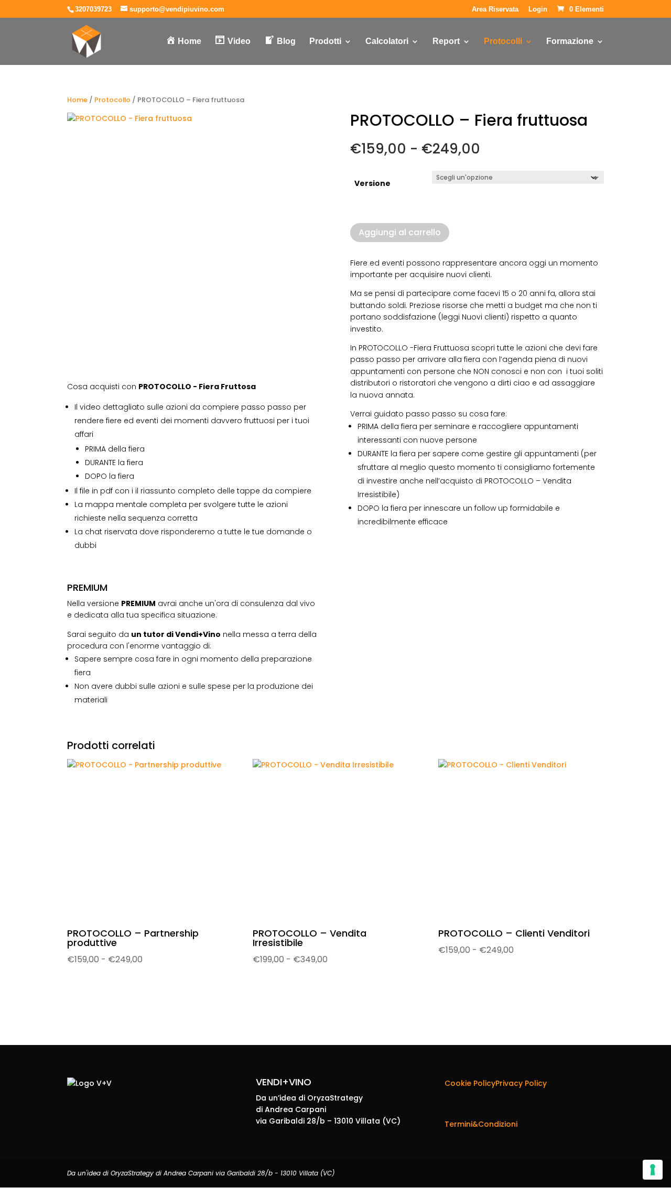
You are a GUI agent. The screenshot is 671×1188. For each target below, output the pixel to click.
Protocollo (112, 100)
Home (77, 100)
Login (537, 9)
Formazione (569, 42)
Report (446, 42)
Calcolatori (386, 42)
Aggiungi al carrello (400, 232)
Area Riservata (495, 9)
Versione (372, 183)
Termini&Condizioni (481, 1124)
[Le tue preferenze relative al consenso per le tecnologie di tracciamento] (653, 1170)
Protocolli (503, 42)
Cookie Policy (470, 1083)
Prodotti (325, 42)
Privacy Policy (521, 1083)
